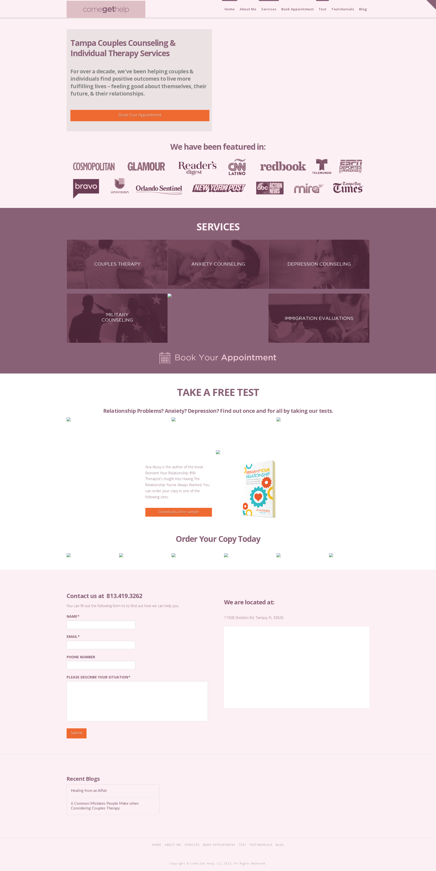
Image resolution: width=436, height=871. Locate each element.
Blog (280, 845)
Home (156, 845)
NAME (73, 616)
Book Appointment (219, 845)
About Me (173, 845)
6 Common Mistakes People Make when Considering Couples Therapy (105, 806)
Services (192, 845)
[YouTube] (235, 851)
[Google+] (224, 851)
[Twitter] (212, 851)
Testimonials (261, 845)
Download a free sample (179, 511)
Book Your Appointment (139, 115)
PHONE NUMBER (81, 657)
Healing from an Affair (89, 791)
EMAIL (73, 636)
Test (242, 845)
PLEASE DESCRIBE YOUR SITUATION (98, 677)
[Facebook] (201, 851)
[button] (431, 5)
